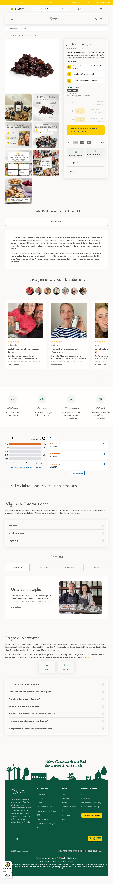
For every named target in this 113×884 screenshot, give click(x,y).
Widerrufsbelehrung (90, 806)
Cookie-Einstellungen (46, 823)
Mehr (64, 819)
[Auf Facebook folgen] (12, 838)
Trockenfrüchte (69, 806)
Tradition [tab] (95, 567)
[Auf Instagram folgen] (17, 838)
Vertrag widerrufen (92, 815)
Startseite (14, 36)
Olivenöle (66, 815)
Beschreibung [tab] (56, 222)
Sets (64, 794)
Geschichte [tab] (44, 567)
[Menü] (11, 862)
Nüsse (64, 802)
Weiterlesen (16, 607)
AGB (83, 794)
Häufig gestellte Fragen (47, 811)
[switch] (7, 875)
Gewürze (66, 798)
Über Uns (41, 794)
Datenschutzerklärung (91, 802)
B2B (38, 815)
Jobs (39, 827)
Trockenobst (23, 36)
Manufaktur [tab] (70, 567)
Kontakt (40, 798)
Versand (40, 802)
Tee (64, 811)
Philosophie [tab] (17, 567)
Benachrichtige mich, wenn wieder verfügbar (84, 130)
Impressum (86, 798)
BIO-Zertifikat (43, 819)
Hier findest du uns (45, 806)
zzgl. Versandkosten (82, 96)
